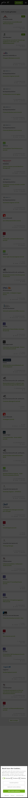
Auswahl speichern (14, 782)
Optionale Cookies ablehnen (14, 787)
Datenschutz (7, 795)
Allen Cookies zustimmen (14, 791)
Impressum (12, 795)
